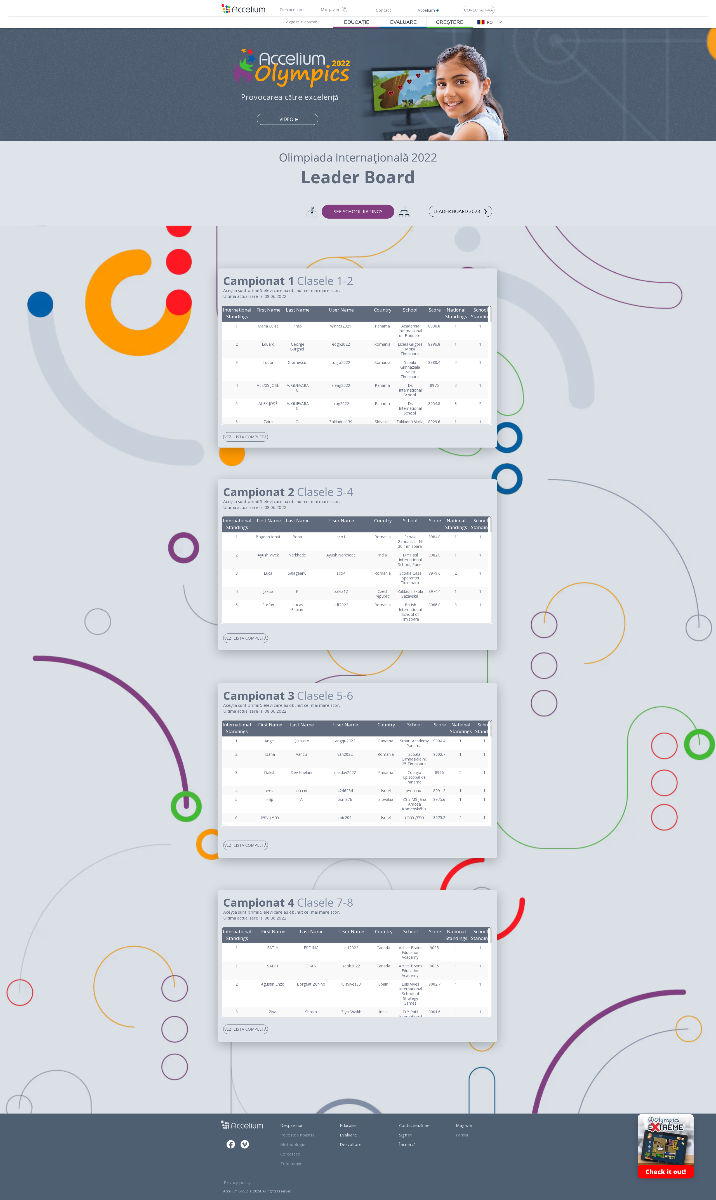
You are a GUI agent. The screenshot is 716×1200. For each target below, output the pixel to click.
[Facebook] (231, 1144)
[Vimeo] (245, 1144)
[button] (291, 10)
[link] (345, 9)
